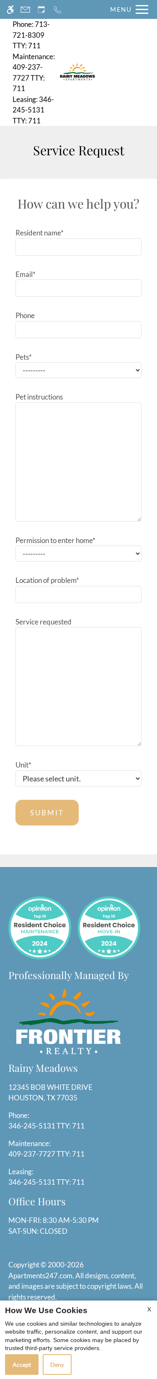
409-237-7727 (34, 72)
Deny (57, 1364)
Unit (23, 764)
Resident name (39, 232)
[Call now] (57, 9)
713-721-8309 (31, 35)
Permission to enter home (55, 540)
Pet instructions (39, 396)
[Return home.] (77, 72)
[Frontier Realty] (68, 1020)
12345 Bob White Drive (50, 1092)
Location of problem (47, 580)
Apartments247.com (40, 1275)
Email (25, 274)
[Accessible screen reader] (10, 9)
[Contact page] (25, 9)
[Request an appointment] (41, 9)
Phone (25, 315)
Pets (23, 357)
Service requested (43, 621)
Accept (22, 1364)
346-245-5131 (33, 110)
